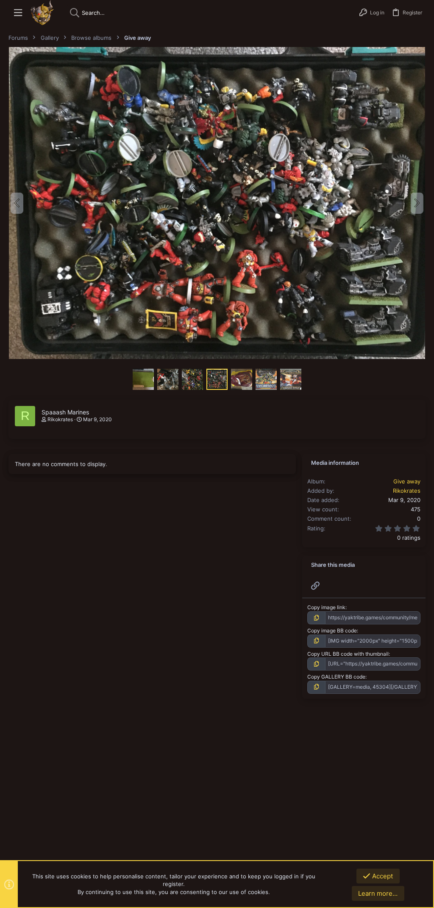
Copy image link (326, 607)
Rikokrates (60, 419)
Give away (406, 481)
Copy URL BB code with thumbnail (348, 654)
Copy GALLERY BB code (336, 676)
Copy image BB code (332, 630)
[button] (18, 13)
